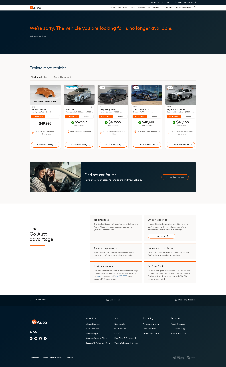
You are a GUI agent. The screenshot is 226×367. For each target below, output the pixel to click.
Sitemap (69, 357)
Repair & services (178, 324)
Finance (141, 7)
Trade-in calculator (151, 333)
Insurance (157, 7)
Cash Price (38, 117)
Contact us (155, 2)
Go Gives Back (92, 329)
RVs (115, 333)
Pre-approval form (151, 324)
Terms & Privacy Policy (52, 357)
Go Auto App (92, 333)
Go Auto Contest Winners (97, 338)
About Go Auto (93, 324)
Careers (165, 2)
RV (149, 7)
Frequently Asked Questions (98, 343)
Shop (112, 7)
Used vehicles (120, 329)
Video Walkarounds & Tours (126, 343)
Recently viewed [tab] (62, 77)
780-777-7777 (120, 276)
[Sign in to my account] (195, 2)
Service (132, 7)
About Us (168, 7)
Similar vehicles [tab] (39, 77)
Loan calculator (149, 329)
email (99, 276)
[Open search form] (195, 7)
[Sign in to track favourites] (57, 87)
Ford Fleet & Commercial (125, 338)
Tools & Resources (183, 7)
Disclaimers (34, 357)
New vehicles (119, 324)
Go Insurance (176, 329)
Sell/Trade (122, 7)
